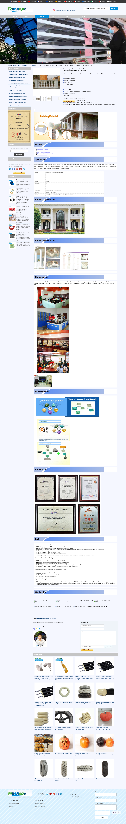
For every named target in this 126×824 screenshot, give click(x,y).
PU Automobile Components (16, 80)
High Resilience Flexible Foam (16, 90)
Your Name (98, 792)
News (84, 16)
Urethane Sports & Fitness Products (18, 74)
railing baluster (45, 618)
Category (14, 65)
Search (114, 9)
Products (42, 16)
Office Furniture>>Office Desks (17, 71)
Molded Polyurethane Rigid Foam (26, 65)
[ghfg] (17, 169)
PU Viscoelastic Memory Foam (17, 93)
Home (15, 16)
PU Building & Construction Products (18, 83)
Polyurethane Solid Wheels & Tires (18, 96)
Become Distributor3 (14, 803)
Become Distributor (40, 803)
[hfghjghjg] (23, 169)
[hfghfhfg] (20, 169)
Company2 (11, 806)
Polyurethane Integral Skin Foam (17, 99)
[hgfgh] (10, 169)
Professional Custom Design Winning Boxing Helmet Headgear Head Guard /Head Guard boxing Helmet (23, 182)
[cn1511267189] (39, 629)
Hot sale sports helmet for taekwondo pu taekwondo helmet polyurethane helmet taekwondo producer (22, 209)
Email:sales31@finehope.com (65, 10)
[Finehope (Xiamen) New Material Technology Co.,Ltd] (20, 9)
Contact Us (70, 16)
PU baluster (53, 618)
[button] (124, 41)
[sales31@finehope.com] (37, 629)
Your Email (98, 797)
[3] (63, 41)
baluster (38, 618)
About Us (28, 16)
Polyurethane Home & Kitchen (17, 77)
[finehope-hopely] (34, 629)
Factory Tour (56, 16)
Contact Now (19, 173)
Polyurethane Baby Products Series (18, 105)
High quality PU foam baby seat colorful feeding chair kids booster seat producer (23, 244)
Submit (102, 818)
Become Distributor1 (40, 806)
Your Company (99, 803)
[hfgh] (13, 169)
